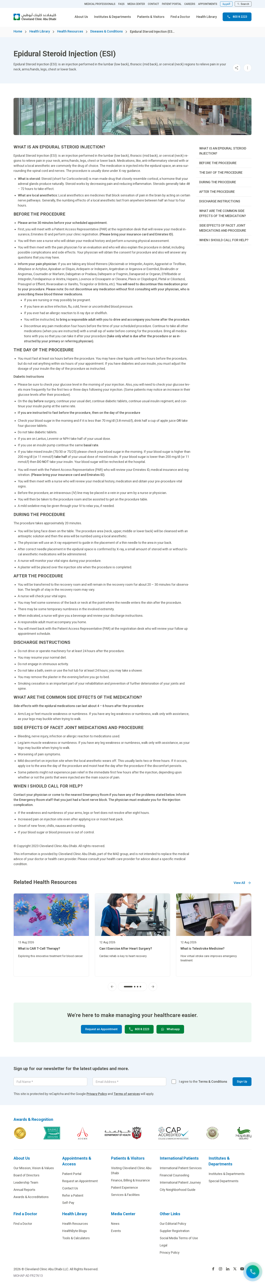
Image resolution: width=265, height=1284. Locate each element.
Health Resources (70, 31)
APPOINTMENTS (207, 4)
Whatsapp (173, 1029)
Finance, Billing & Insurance (130, 1180)
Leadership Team (26, 1182)
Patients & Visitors (150, 17)
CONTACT (153, 4)
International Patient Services (181, 1168)
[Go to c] (212, 1133)
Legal (163, 1245)
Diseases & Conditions (106, 31)
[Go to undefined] (213, 1269)
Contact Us (70, 1188)
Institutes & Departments (112, 17)
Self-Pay (68, 1203)
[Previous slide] (112, 986)
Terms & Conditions (212, 1081)
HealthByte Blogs (74, 1231)
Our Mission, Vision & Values (34, 1168)
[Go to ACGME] (82, 1133)
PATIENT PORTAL (171, 4)
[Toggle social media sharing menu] (237, 68)
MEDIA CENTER (136, 4)
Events (116, 1231)
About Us (81, 17)
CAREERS (189, 4)
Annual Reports (24, 1190)
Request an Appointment (101, 1029)
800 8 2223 (240, 16)
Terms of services (127, 1094)
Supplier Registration (174, 1231)
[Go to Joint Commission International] (20, 1133)
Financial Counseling (174, 1175)
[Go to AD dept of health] (123, 1133)
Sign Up (242, 1081)
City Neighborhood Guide (177, 1190)
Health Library (206, 17)
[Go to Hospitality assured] (244, 1133)
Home (18, 31)
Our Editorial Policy (173, 1224)
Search (245, 4)
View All (239, 883)
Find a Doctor (180, 17)
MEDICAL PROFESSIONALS (99, 4)
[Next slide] (153, 986)
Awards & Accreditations (31, 1197)
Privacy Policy (97, 1094)
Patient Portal (71, 1174)
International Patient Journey (180, 1182)
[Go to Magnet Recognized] (51, 1133)
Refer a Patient (72, 1195)
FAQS (121, 4)
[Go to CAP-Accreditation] (173, 1133)
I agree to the (203, 1081)
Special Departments (223, 1181)
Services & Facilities (125, 1195)
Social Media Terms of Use (179, 1238)
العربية (226, 3)
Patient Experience (124, 1187)
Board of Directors (26, 1175)
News (115, 1224)
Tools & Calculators (76, 1238)
